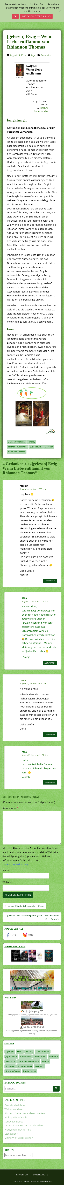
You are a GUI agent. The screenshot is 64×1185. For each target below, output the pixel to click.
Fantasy (31, 441)
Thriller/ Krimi (29, 1071)
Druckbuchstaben (14, 1105)
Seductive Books (13, 1121)
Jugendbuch (35, 446)
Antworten (50, 581)
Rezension (46, 55)
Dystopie (10, 1051)
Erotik (20, 1051)
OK (15, 16)
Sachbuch (39, 1066)
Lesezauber (11, 1133)
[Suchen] (56, 1089)
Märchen (49, 446)
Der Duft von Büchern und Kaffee (23, 1125)
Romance (10, 1066)
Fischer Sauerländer (41, 109)
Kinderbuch (25, 1056)
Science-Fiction (13, 1071)
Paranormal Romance (28, 1061)
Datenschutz (40, 1174)
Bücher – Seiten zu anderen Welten (24, 1113)
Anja (33, 55)
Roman (45, 1061)
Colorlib (26, 1181)
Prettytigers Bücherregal (18, 1129)
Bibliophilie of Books (16, 1117)
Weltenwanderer (14, 1109)
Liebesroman (40, 1056)
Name (6, 870)
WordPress (47, 1181)
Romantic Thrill (25, 1066)
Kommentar (10, 808)
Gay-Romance (42, 1051)
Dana (23, 680)
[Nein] (59, 11)
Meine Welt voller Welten (18, 1137)
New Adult (10, 1061)
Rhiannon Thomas (16, 451)
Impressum (22, 1174)
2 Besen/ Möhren (16, 441)
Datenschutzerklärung (36, 16)
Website (7, 882)
